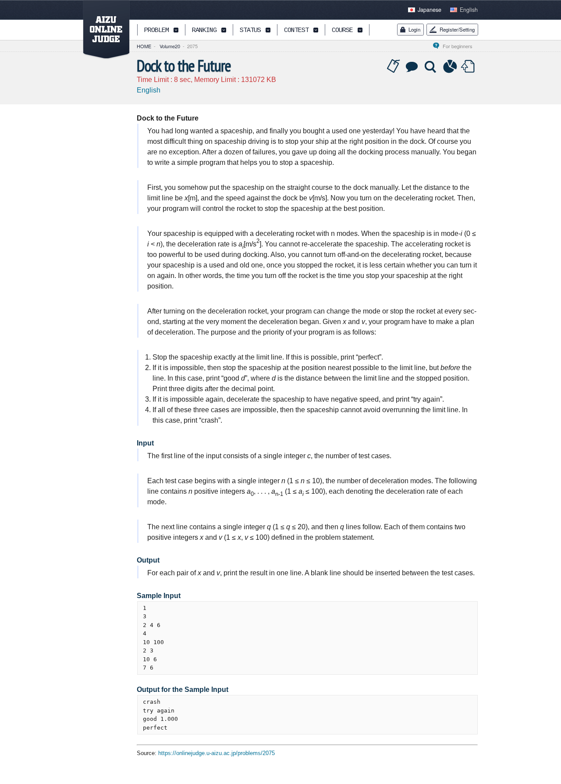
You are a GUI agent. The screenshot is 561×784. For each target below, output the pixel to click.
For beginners (460, 46)
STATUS (250, 30)
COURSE (342, 30)
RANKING (204, 30)
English (469, 10)
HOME (144, 46)
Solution (431, 67)
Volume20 (170, 46)
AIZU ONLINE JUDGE (101, 29)
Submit (469, 67)
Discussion (412, 67)
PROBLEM (156, 30)
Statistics (450, 67)
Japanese (429, 10)
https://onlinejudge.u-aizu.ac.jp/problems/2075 (216, 753)
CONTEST (296, 30)
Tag (393, 67)
